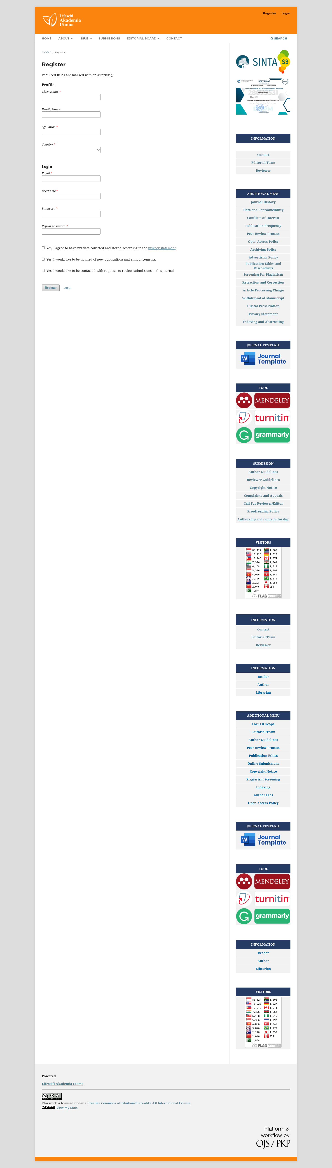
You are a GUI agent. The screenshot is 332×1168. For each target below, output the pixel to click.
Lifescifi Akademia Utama (62, 1084)
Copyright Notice (263, 487)
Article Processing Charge (263, 290)
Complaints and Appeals (263, 495)
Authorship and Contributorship (263, 519)
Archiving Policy (263, 249)
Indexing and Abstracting (263, 322)
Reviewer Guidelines (263, 480)
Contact (174, 38)
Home (46, 38)
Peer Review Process (263, 233)
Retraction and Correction (263, 282)
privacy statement (162, 248)
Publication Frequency (263, 226)
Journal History (263, 202)
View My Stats (66, 1108)
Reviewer (263, 170)
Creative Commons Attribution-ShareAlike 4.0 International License (138, 1103)
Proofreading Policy (263, 511)
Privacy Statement (263, 314)
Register (269, 13)
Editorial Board (142, 38)
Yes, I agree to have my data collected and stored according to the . (111, 248)
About (64, 38)
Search (280, 38)
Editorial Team (263, 162)
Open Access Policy (263, 241)
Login (285, 13)
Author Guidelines (263, 472)
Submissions (109, 38)
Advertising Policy (263, 257)
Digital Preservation (263, 306)
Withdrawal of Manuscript (263, 298)
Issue (84, 38)
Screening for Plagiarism (263, 274)
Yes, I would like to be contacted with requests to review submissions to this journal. (110, 270)
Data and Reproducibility (263, 210)
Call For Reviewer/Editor (263, 503)
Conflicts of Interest (263, 218)
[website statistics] (48, 1108)
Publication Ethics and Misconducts (263, 265)
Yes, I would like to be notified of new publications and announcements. (101, 259)
